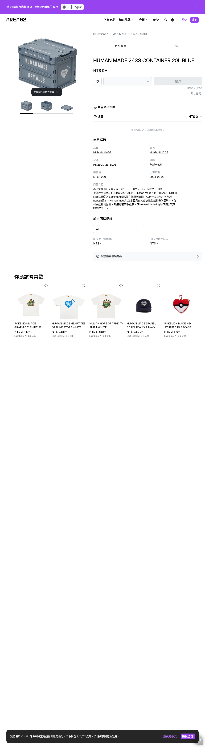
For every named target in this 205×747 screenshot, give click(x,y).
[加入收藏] (97, 81)
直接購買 (120, 46)
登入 (185, 19)
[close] (195, 7)
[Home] (16, 20)
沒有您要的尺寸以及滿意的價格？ (148, 129)
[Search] (166, 20)
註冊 (194, 19)
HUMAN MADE (118, 34)
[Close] (57, 92)
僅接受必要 (169, 736)
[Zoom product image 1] (46, 61)
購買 (178, 81)
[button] (172, 20)
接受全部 (187, 736)
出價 (175, 46)
